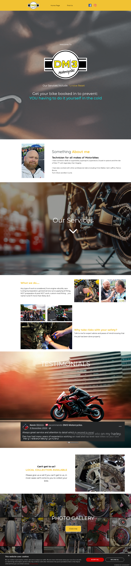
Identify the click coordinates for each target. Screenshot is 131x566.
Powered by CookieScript (121, 565)
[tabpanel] (65, 44)
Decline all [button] (115, 559)
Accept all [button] (95, 559)
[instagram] (95, 5)
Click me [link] (73, 524)
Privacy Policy (34, 564)
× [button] (128, 555)
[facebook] (90, 5)
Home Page (55, 5)
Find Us (70, 5)
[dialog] (65, 559)
